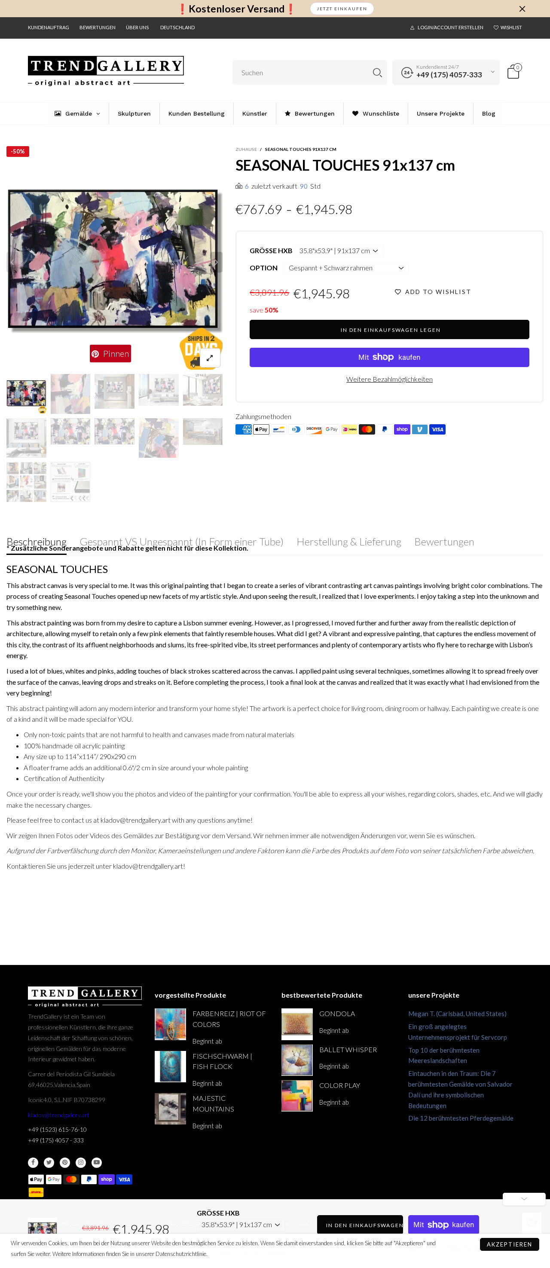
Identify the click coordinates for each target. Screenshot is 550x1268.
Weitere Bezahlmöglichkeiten (389, 379)
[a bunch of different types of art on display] (71, 482)
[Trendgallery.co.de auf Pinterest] (65, 1163)
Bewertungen (97, 27)
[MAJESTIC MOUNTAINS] (170, 1108)
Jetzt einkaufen (342, 8)
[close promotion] (522, 8)
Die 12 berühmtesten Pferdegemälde (460, 1118)
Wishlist (511, 27)
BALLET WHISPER (348, 1049)
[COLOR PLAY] (297, 1096)
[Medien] (210, 358)
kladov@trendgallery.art (58, 1114)
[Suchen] (377, 72)
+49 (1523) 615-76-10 (57, 1129)
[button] (12, 262)
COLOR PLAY (339, 1085)
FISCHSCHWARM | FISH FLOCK (222, 1061)
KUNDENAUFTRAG (48, 27)
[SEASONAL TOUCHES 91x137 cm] (114, 262)
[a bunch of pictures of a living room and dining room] (26, 482)
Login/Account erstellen (450, 27)
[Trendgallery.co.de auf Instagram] (81, 1163)
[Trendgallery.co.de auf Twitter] (49, 1163)
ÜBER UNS (137, 27)
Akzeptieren (509, 1244)
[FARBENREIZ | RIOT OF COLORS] (170, 1024)
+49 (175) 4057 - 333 (56, 1140)
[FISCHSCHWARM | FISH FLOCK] (170, 1066)
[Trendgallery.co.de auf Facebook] (33, 1163)
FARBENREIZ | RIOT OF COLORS (229, 1018)
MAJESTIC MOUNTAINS (213, 1103)
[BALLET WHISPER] (297, 1060)
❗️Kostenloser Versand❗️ (236, 8)
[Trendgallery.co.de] (106, 71)
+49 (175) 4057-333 (449, 74)
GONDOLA (337, 1013)
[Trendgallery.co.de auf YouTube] (97, 1163)
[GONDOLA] (297, 1024)
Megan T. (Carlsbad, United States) (457, 1013)
